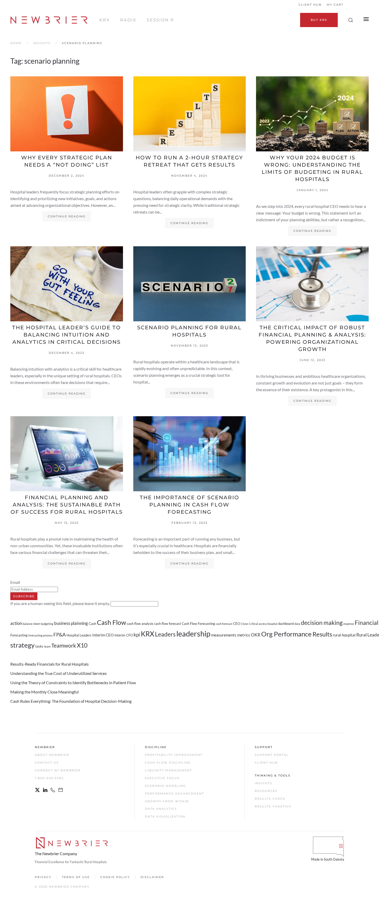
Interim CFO (123, 635)
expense (348, 623)
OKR (255, 635)
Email (15, 582)
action (16, 623)
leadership (193, 633)
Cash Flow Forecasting (198, 624)
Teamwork (63, 645)
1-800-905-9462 (49, 778)
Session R (160, 20)
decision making (322, 622)
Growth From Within (167, 801)
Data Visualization (165, 816)
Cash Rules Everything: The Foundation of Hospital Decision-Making (70, 701)
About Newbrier (52, 755)
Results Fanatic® (273, 806)
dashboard (286, 624)
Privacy (43, 877)
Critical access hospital (263, 623)
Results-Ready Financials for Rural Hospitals (49, 663)
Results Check (270, 798)
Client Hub (310, 4)
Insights (263, 783)
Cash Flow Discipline (168, 762)
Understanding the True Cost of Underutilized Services (58, 673)
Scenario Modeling (165, 786)
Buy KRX (319, 20)
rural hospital (344, 635)
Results (322, 634)
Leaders (165, 634)
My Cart (335, 4)
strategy (22, 645)
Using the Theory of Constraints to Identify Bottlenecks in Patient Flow (73, 682)
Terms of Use (76, 877)
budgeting (47, 623)
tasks (39, 646)
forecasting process (40, 635)
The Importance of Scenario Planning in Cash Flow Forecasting (189, 504)
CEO (236, 624)
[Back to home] (49, 20)
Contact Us (47, 762)
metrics (243, 635)
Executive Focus (162, 778)
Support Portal (272, 755)
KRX (104, 20)
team (47, 646)
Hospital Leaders (79, 635)
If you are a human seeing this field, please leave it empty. (60, 603)
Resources (266, 791)
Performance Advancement (174, 793)
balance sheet (31, 623)
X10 (82, 645)
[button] (350, 20)
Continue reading (67, 216)
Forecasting (19, 635)
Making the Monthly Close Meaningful (44, 691)
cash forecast (224, 623)
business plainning (71, 623)
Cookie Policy (115, 877)
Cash (92, 624)
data (297, 623)
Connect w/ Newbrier (58, 770)
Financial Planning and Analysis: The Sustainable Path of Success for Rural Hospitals (67, 504)
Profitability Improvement (173, 755)
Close (244, 623)
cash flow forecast (167, 624)
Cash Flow (111, 622)
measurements (223, 635)
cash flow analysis (140, 624)
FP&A (59, 635)
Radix (128, 20)
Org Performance (286, 634)
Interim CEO (103, 635)
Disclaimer (152, 877)
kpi (137, 635)
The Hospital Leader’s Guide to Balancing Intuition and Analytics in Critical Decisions (66, 334)
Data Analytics (161, 809)
